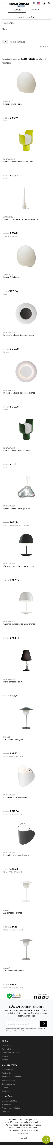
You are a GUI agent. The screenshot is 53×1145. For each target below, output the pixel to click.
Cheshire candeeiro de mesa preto (18, 566)
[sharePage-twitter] (39, 997)
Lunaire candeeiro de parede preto (18, 335)
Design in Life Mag (9, 1101)
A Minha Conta (9, 1065)
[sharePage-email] (47, 997)
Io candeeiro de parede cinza (16, 855)
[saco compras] (44, 3)
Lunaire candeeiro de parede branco (19, 393)
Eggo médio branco (11, 277)
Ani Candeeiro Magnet (13, 739)
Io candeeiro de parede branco (16, 797)
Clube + (5, 1056)
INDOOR (17, 10)
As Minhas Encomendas (11, 1076)
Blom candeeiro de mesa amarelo (18, 161)
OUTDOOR (35, 10)
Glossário (6, 1111)
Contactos (6, 1060)
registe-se (6, 1073)
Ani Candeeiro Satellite (13, 971)
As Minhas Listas (8, 1080)
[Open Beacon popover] (46, 1140)
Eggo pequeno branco (12, 104)
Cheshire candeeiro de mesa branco (19, 624)
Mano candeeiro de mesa (14, 682)
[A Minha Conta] (34, 3)
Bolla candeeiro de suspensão (16, 508)
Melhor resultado (19, 42)
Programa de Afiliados (11, 1108)
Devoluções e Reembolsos (12, 1052)
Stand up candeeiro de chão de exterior (20, 219)
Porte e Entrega (8, 1049)
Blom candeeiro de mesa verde (17, 450)
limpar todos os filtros (26, 17)
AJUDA (5, 1041)
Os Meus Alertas (8, 1084)
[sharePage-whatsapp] (43, 997)
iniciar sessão (7, 1069)
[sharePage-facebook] (36, 997)
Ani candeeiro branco (12, 913)
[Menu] (4, 2)
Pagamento (6, 1045)
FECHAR (23, 1138)
